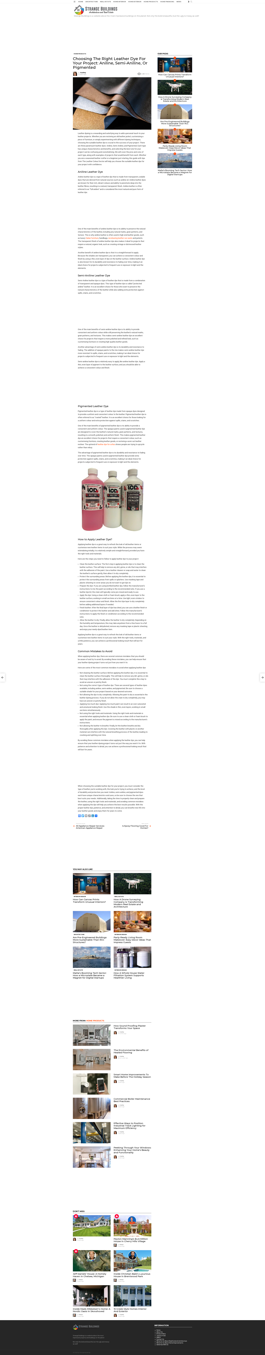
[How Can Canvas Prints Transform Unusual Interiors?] (92, 883)
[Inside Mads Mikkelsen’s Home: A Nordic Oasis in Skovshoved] (92, 1295)
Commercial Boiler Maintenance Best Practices (132, 1100)
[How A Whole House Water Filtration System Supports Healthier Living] (132, 957)
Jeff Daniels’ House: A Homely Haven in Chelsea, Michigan (89, 1275)
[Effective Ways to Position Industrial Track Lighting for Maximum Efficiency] (92, 1132)
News (178, 2)
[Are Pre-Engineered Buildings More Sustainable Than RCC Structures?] (92, 921)
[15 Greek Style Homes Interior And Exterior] (132, 1295)
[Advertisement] (132, 34)
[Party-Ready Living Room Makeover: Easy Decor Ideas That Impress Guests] (132, 921)
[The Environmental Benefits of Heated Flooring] (92, 1059)
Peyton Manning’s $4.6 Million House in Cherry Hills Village (131, 1240)
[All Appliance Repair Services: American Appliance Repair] (2, 677)
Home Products (151, 2)
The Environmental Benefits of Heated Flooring (131, 1051)
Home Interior (119, 2)
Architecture (91, 2)
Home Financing (167, 2)
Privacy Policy (161, 1334)
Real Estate (105, 2)
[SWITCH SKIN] (188, 1)
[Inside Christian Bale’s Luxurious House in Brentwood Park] (132, 1260)
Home (80, 2)
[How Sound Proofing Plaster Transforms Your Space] (92, 1035)
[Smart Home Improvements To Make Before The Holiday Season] (92, 1084)
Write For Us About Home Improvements (170, 1343)
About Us (160, 1332)
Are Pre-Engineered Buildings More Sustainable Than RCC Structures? (90, 939)
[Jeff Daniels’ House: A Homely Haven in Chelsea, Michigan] (92, 1260)
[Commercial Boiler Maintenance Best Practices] (92, 1108)
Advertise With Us (162, 1344)
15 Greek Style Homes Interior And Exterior (130, 1310)
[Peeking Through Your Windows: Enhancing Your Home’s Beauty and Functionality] (92, 1157)
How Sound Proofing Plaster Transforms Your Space (130, 1026)
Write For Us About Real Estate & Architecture (172, 1341)
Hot (76, 1216)
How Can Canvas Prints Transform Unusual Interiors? (89, 900)
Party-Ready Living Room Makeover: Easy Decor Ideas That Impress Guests (132, 939)
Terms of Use (161, 1335)
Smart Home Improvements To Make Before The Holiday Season (132, 1075)
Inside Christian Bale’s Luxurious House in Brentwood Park (132, 1275)
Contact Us (160, 1339)
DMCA (159, 1337)
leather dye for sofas (106, 444)
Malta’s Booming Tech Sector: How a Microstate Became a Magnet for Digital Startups (90, 975)
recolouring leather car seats (120, 238)
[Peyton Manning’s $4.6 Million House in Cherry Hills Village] (132, 1225)
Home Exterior (134, 2)
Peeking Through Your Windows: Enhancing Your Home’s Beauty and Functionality (132, 1150)
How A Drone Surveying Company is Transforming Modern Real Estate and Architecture (128, 903)
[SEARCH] (191, 1)
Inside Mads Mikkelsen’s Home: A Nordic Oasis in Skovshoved (91, 1310)
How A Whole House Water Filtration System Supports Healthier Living (129, 975)
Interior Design (80, 896)
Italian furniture (92, 238)
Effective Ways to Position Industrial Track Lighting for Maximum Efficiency (129, 1125)
